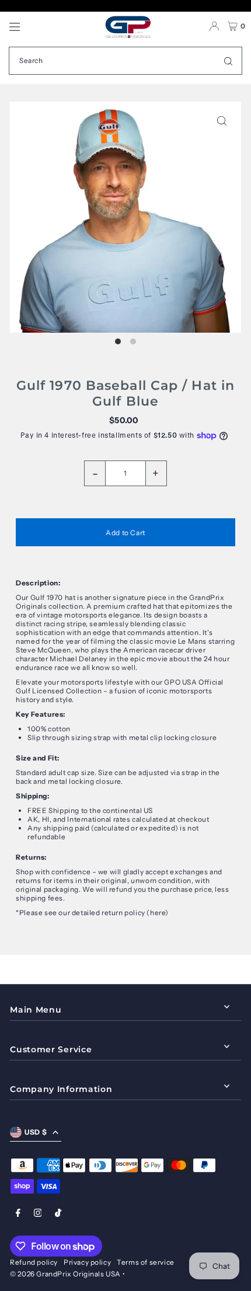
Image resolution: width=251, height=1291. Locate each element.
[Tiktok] (58, 1213)
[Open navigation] (51, 26)
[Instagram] (38, 1213)
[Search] (228, 61)
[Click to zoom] (222, 120)
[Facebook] (18, 1213)
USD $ (36, 1132)
